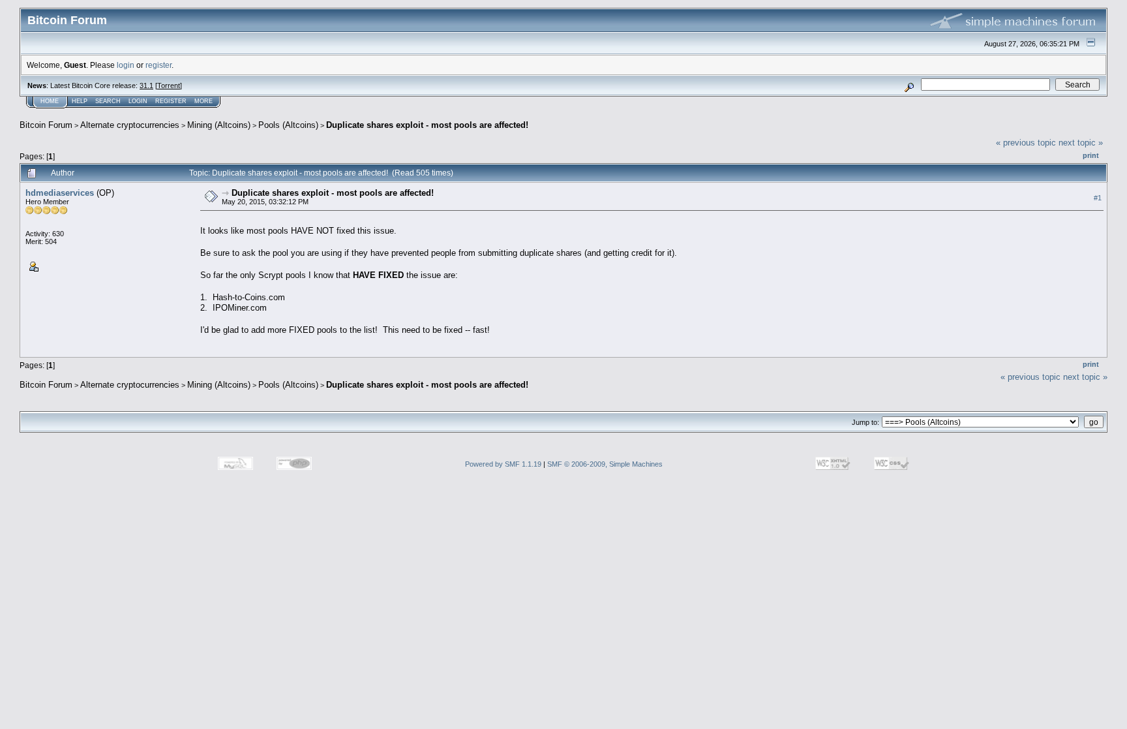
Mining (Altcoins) (218, 125)
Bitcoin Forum (46, 125)
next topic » (1081, 142)
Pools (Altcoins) (288, 125)
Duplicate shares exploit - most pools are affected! (427, 125)
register (158, 65)
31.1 (146, 85)
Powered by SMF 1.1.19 (503, 464)
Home (49, 101)
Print (1091, 155)
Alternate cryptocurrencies (129, 125)
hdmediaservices (59, 193)
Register (171, 101)
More (203, 101)
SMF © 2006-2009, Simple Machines (605, 464)
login (125, 65)
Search (108, 101)
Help (79, 101)
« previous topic (1026, 142)
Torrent (168, 85)
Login (137, 101)
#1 (1098, 198)
